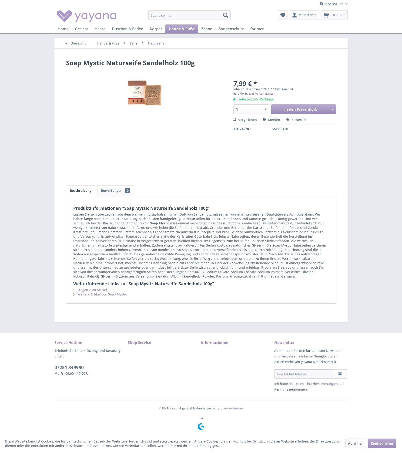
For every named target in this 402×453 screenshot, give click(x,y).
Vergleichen (247, 119)
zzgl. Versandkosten (262, 94)
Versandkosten (233, 408)
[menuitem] (189, 15)
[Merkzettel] (283, 15)
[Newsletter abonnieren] (340, 374)
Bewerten (298, 119)
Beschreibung (80, 190)
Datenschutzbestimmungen (316, 383)
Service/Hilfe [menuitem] (333, 4)
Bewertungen (115, 190)
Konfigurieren (382, 443)
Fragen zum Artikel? (92, 290)
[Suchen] (226, 15)
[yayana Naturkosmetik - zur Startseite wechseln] (86, 16)
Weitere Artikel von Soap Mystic (102, 294)
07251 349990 (69, 367)
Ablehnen (355, 443)
